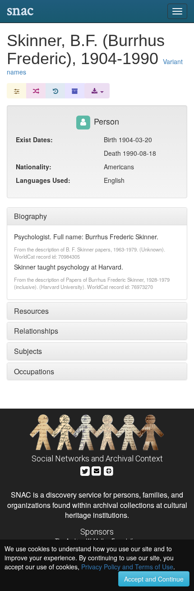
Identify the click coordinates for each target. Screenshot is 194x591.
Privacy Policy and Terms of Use (127, 566)
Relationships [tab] (36, 331)
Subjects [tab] (28, 351)
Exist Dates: (34, 139)
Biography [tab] (30, 216)
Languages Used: (43, 180)
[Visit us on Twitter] (85, 470)
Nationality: (33, 166)
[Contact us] (96, 470)
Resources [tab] (31, 311)
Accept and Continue (154, 578)
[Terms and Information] (108, 470)
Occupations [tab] (34, 371)
